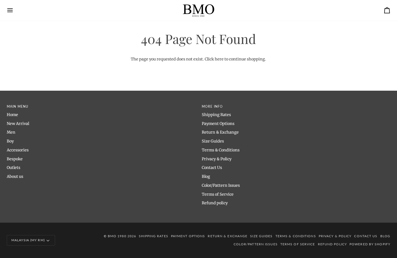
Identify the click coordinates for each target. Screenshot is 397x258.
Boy (10, 141)
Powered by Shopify (369, 244)
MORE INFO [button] (212, 106)
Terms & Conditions (221, 150)
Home (12, 114)
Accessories (18, 150)
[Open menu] (15, 10)
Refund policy (215, 203)
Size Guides (213, 141)
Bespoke (15, 159)
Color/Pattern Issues (221, 185)
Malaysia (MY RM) (28, 240)
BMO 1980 (117, 236)
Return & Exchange (220, 132)
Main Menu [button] (17, 106)
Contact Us (212, 167)
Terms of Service (218, 194)
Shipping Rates (216, 114)
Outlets (13, 167)
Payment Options (218, 123)
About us (15, 176)
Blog (206, 176)
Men (11, 132)
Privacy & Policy (216, 159)
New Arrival (18, 123)
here (219, 59)
